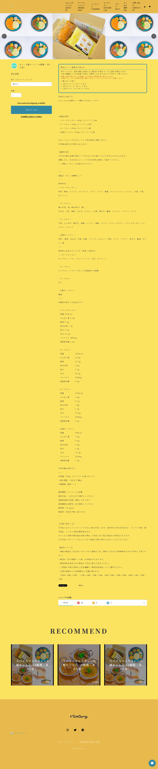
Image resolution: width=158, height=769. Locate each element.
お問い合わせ (136, 6)
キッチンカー (107, 6)
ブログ (117, 6)
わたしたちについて (69, 6)
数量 (13, 91)
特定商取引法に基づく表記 (90, 742)
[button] (4, 36)
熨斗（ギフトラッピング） (22, 80)
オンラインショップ (82, 6)
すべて (65, 603)
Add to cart (31, 110)
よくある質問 (125, 6)
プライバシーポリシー (66, 742)
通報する (81, 585)
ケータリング (95, 6)
